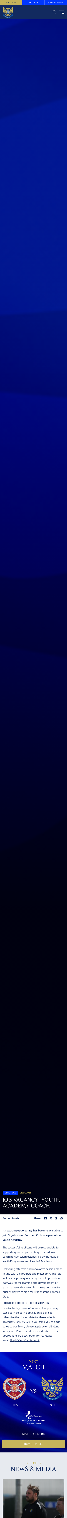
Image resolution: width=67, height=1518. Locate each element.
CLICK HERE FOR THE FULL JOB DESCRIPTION (26, 1303)
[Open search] (54, 12)
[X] (51, 1218)
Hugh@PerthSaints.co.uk (24, 1340)
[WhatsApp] (61, 1218)
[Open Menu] (61, 12)
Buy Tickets (33, 1444)
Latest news (55, 2)
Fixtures (11, 2)
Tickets (33, 2)
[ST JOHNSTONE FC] (8, 12)
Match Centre (33, 1434)
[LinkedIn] (56, 1218)
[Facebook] (45, 1218)
